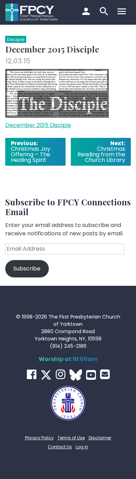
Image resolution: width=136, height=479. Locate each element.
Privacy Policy (39, 438)
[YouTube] (91, 374)
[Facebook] (31, 374)
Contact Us (60, 447)
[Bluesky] (75, 374)
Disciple (16, 39)
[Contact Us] (105, 374)
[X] (46, 374)
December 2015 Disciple (38, 125)
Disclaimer (100, 438)
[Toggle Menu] (122, 12)
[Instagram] (60, 374)
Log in (82, 447)
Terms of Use (71, 438)
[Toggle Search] (105, 12)
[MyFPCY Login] (87, 12)
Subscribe (26, 269)
